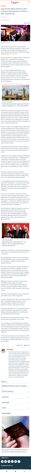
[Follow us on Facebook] (2, 461)
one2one (5, 397)
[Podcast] (7, 471)
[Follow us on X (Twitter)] (19, 461)
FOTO (4, 408)
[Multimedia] (15, 471)
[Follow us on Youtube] (5, 461)
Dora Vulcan (4, 17)
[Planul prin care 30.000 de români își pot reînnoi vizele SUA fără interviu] (15, 432)
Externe (3, 6)
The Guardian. (13, 54)
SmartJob (5, 402)
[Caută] (24, 471)
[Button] (27, 23)
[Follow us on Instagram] (9, 461)
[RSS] (12, 461)
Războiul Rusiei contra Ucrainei (14, 386)
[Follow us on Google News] (15, 461)
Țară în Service (7, 391)
